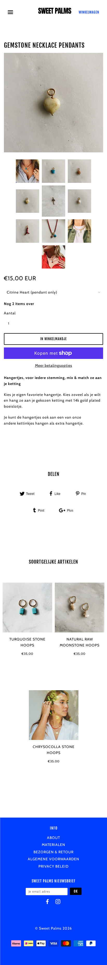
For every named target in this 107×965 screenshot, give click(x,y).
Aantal (10, 313)
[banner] (54, 12)
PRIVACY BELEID (53, 866)
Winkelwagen (89, 12)
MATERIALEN (53, 844)
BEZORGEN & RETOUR (53, 852)
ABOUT (53, 837)
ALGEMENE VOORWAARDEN (53, 859)
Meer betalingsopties (53, 365)
